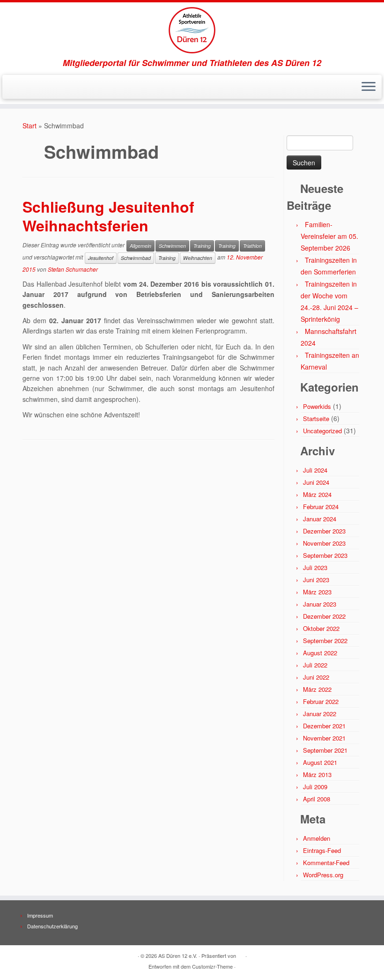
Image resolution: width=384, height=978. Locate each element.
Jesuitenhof (100, 257)
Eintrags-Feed (322, 850)
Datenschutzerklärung (52, 926)
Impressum (40, 915)
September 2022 (325, 640)
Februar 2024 (321, 506)
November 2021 (324, 738)
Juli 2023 (315, 567)
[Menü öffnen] (369, 87)
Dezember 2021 (324, 725)
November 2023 (324, 543)
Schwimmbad (136, 257)
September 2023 (325, 555)
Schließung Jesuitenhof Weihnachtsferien (108, 216)
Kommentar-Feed (326, 862)
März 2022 (317, 689)
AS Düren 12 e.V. (177, 955)
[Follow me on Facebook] (29, 88)
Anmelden (316, 838)
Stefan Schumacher (73, 269)
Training (202, 245)
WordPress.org (323, 874)
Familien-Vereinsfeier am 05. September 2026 (329, 236)
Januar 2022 (319, 713)
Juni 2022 (316, 677)
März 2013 (317, 774)
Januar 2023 (319, 604)
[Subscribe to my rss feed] (17, 88)
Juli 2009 (315, 786)
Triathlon (252, 245)
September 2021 (325, 750)
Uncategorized (322, 430)
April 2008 (316, 798)
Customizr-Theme (212, 966)
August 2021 (320, 762)
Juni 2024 (316, 482)
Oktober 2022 (321, 628)
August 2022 (320, 652)
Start (29, 125)
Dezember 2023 (324, 530)
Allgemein (140, 245)
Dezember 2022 (324, 616)
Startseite (316, 418)
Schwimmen (172, 245)
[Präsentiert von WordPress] (240, 953)
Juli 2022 (315, 664)
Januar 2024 (319, 518)
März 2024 (317, 494)
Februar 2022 (321, 701)
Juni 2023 (316, 579)
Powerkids (317, 406)
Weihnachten (197, 257)
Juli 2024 (315, 470)
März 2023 (317, 591)
